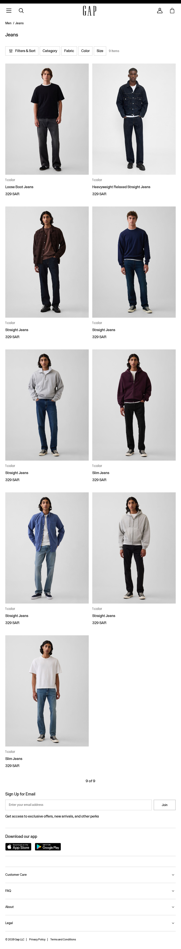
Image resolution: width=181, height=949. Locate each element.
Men (8, 23)
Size (100, 51)
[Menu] (8, 10)
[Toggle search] (21, 10)
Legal (9, 923)
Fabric (69, 51)
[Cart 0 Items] (172, 10)
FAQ (8, 891)
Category (50, 51)
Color (85, 51)
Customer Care (16, 874)
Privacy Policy (37, 939)
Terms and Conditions (63, 939)
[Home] (89, 11)
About (9, 907)
